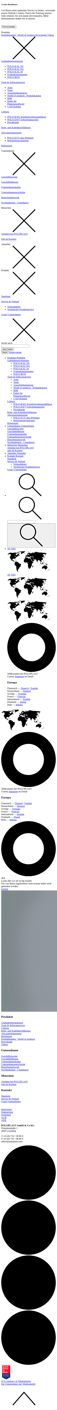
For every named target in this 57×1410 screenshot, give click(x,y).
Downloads (41, 35)
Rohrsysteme (15, 352)
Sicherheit (6, 1115)
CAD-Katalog (14, 106)
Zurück (4, 889)
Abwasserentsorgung (11, 132)
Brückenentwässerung (18, 140)
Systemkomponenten (17, 74)
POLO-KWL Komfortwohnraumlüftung (26, 117)
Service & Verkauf (10, 301)
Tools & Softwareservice (13, 82)
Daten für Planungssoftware (15, 102)
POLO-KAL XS (15, 66)
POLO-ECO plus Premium (20, 138)
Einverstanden (8, 27)
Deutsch (25, 688)
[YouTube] (28, 1364)
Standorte (5, 296)
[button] (30, 495)
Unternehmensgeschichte (13, 192)
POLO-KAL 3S (15, 71)
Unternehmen (14, 426)
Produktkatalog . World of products (18, 35)
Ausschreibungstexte (17, 93)
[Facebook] (28, 1309)
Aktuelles (12, 453)
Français (21, 696)
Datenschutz (7, 1112)
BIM (9, 98)
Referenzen (6, 145)
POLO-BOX (13, 77)
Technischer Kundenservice (20, 309)
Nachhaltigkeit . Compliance (15, 202)
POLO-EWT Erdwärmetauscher (22, 119)
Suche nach (6, 343)
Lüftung (5, 111)
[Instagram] (28, 1254)
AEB (3, 1120)
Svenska (22, 693)
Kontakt (11, 456)
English (34, 688)
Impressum (6, 1109)
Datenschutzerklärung (11, 21)
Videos (50, 35)
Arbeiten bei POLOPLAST (14, 234)
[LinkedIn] (28, 1199)
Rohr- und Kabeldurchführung (16, 127)
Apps (9, 87)
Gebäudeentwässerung (12, 61)
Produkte (12, 357)
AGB (4, 1117)
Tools (10, 90)
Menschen (12, 445)
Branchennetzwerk (10, 197)
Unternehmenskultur (11, 187)
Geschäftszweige (9, 177)
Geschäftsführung (9, 182)
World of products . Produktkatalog (24, 95)
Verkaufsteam (13, 306)
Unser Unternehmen (11, 314)
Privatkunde (13, 122)
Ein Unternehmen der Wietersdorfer (18, 1384)
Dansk (23, 702)
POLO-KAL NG (15, 69)
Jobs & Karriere (8, 239)
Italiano (19, 704)
